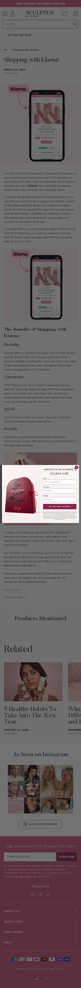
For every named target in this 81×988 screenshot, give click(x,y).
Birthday (45, 496)
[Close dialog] (76, 467)
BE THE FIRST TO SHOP (59, 507)
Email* (45, 478)
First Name (46, 487)
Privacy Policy (74, 515)
